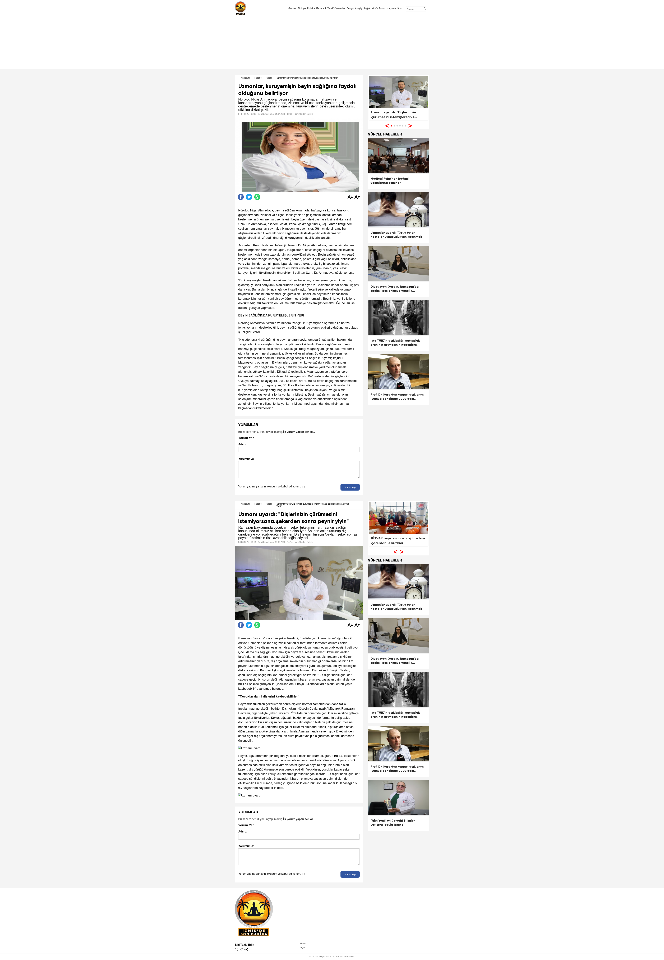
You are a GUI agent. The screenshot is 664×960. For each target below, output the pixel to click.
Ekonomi (321, 8)
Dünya (350, 8)
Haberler (258, 78)
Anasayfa (245, 78)
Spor (399, 8)
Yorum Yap (350, 487)
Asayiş (358, 8)
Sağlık (366, 8)
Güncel (292, 8)
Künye (303, 943)
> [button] (410, 125)
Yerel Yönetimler (336, 8)
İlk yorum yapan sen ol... (299, 431)
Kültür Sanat (378, 8)
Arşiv (302, 947)
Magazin (391, 8)
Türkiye (302, 8)
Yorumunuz (246, 458)
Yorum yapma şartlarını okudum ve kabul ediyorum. (269, 486)
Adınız (242, 444)
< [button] (387, 125)
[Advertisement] (332, 42)
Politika (311, 8)
